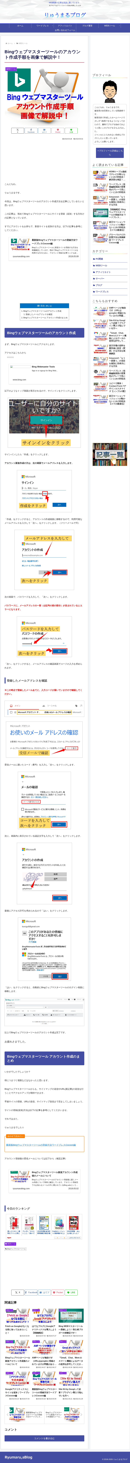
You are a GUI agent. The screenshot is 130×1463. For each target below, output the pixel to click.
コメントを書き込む (44, 1438)
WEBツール (11, 1244)
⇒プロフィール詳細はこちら (110, 153)
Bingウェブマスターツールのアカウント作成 (42, 311)
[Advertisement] (44, 159)
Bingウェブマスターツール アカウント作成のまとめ (45, 318)
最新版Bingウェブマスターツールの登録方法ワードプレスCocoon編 (41, 1145)
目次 (42, 306)
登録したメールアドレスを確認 (39, 314)
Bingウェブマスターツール (16, 1249)
